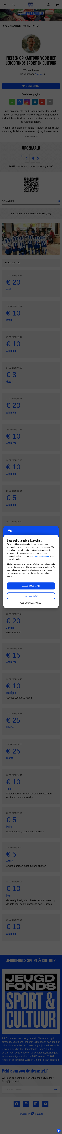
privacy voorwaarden (40, 556)
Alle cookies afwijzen (31, 603)
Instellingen (31, 596)
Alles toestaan (31, 586)
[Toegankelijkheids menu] (58, 1131)
